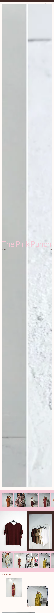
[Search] (48, 3)
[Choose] (36, 506)
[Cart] (52, 3)
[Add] (12, 506)
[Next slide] (53, 1)
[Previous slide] (1, 1)
